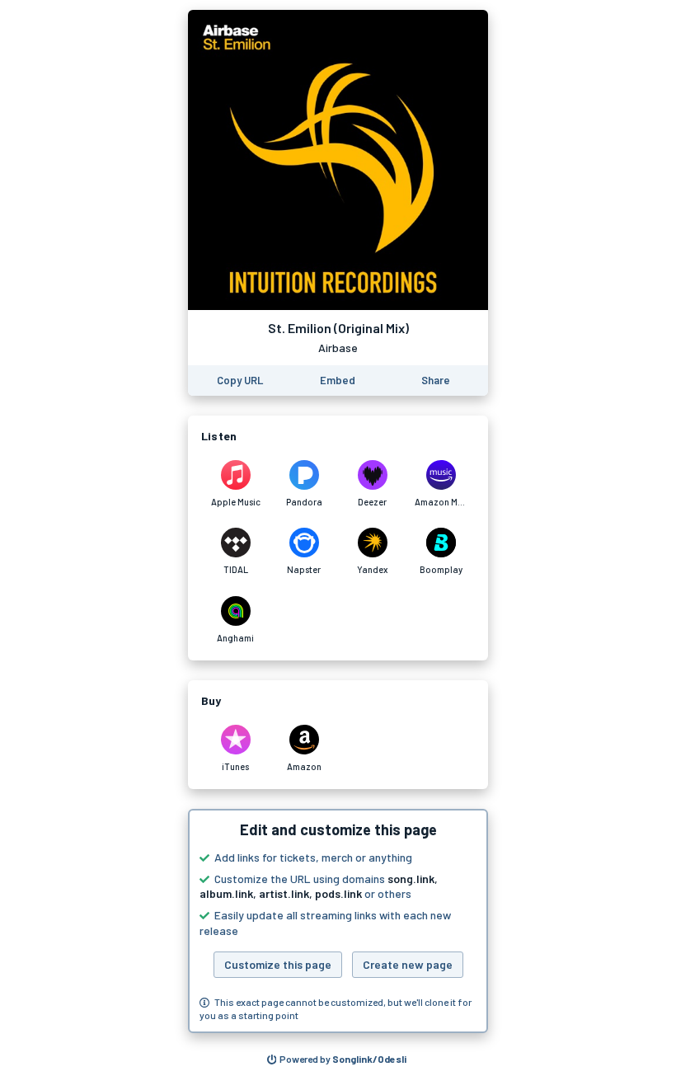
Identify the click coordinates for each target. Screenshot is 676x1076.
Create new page (408, 964)
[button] (338, 921)
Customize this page (277, 964)
